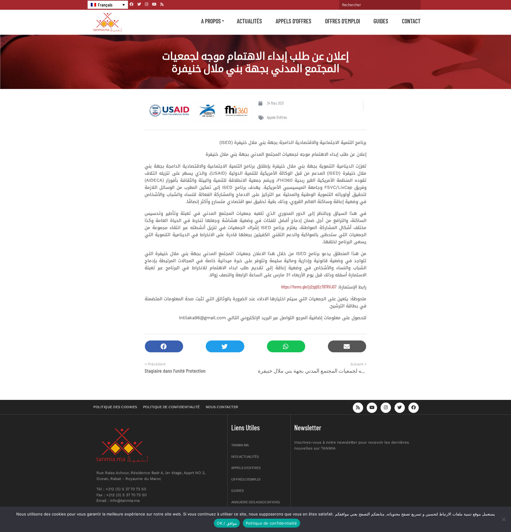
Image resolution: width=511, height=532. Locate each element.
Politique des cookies (115, 407)
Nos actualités (245, 456)
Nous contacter (222, 407)
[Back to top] (485, 513)
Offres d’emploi (342, 21)
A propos (211, 21)
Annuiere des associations (255, 502)
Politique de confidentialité (171, 407)
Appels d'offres (277, 117)
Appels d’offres (293, 21)
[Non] (504, 519)
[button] (164, 346)
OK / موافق (227, 523)
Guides (380, 21)
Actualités (249, 21)
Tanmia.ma (240, 445)
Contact (411, 21)
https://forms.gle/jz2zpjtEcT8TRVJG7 (308, 286)
